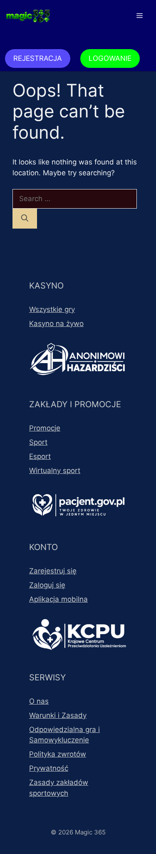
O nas (39, 701)
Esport (40, 456)
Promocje (44, 428)
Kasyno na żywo (56, 323)
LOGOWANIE (110, 58)
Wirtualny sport (54, 470)
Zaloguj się (47, 585)
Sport (38, 442)
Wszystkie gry (52, 309)
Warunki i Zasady (58, 715)
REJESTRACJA (37, 58)
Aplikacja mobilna (58, 599)
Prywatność (48, 768)
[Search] (24, 219)
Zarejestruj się (53, 571)
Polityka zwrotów (57, 754)
